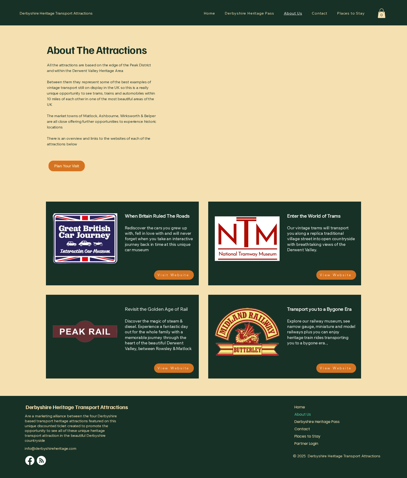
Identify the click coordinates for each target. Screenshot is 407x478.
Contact (302, 429)
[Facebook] (29, 460)
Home (299, 407)
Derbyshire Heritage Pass (317, 421)
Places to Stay (307, 436)
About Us (302, 414)
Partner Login (306, 443)
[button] (382, 13)
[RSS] (41, 460)
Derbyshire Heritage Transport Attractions (56, 13)
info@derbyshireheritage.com (50, 448)
